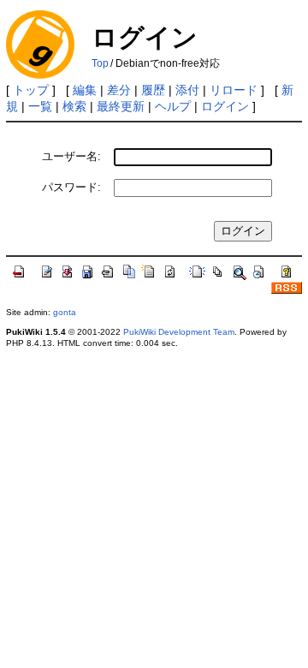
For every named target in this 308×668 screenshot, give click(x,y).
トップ (31, 90)
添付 (187, 90)
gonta (64, 312)
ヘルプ (173, 106)
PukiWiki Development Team (178, 332)
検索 (74, 106)
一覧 (40, 106)
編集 (85, 90)
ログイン (225, 106)
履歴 (153, 90)
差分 (119, 90)
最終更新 (121, 106)
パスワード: (71, 187)
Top (100, 63)
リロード (234, 90)
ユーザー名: (71, 156)
